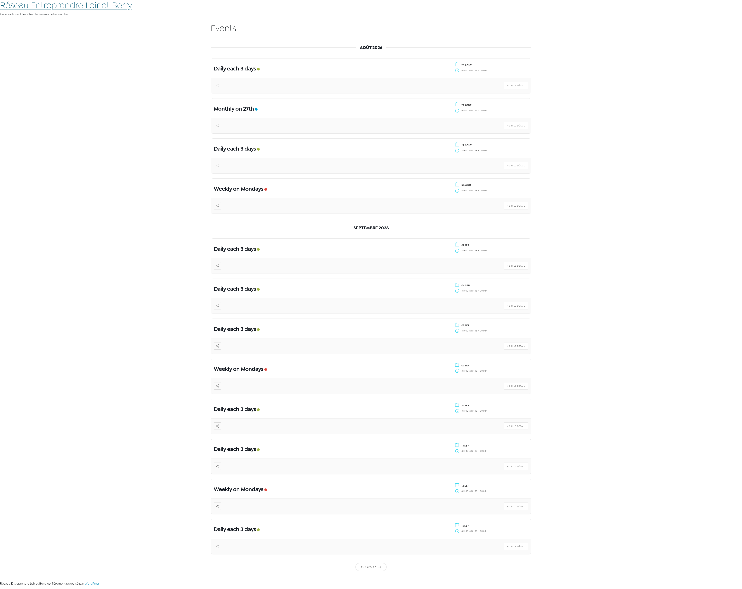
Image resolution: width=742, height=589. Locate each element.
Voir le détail (516, 85)
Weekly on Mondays (238, 188)
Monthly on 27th (234, 108)
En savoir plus (371, 567)
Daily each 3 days (235, 68)
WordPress (92, 583)
